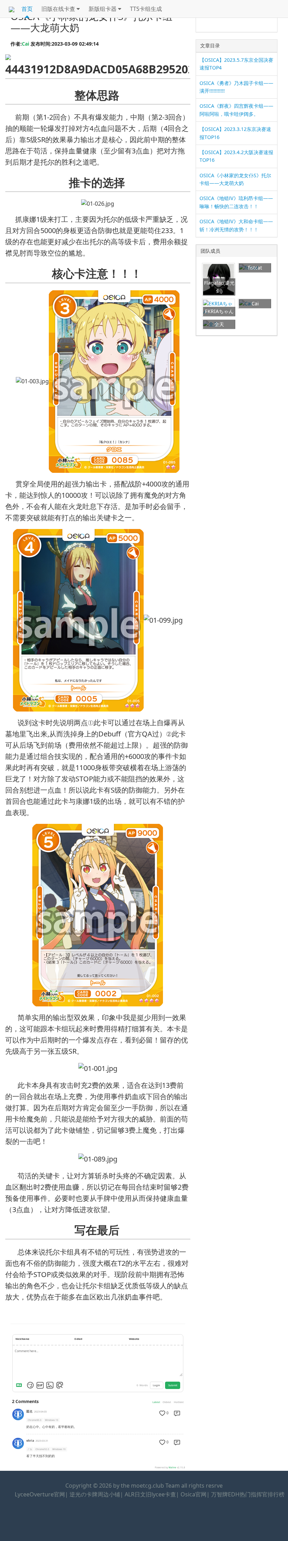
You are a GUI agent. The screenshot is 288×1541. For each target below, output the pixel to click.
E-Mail (78, 1339)
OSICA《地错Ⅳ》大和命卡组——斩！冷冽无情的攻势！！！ (236, 225)
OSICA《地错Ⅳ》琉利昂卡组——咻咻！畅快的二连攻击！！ (236, 202)
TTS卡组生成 (146, 9)
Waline (172, 1467)
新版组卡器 (103, 9)
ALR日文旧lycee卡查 (150, 1494)
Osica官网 (194, 1494)
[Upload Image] (50, 1385)
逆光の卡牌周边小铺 (95, 1494)
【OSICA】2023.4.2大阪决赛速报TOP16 (236, 156)
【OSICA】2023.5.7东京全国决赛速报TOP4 (236, 64)
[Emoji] (30, 1385)
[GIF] (40, 1385)
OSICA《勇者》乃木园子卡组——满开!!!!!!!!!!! (236, 87)
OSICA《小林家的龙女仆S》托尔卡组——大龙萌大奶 (235, 179)
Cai (25, 43)
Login (156, 1385)
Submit (172, 1385)
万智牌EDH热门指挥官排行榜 (247, 1494)
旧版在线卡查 (59, 9)
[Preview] (59, 1385)
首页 (27, 9)
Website (134, 1339)
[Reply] (177, 1413)
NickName (22, 1339)
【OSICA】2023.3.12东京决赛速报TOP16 (235, 133)
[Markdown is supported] (20, 1385)
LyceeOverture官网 (40, 1494)
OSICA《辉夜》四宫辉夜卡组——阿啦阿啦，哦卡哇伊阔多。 (236, 109)
